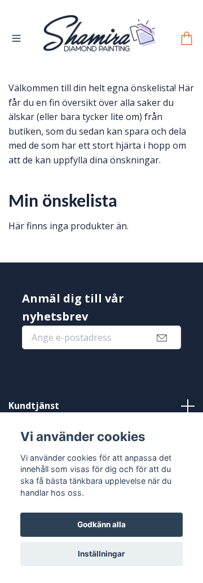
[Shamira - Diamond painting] (117, 47)
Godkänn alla (101, 524)
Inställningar (101, 553)
